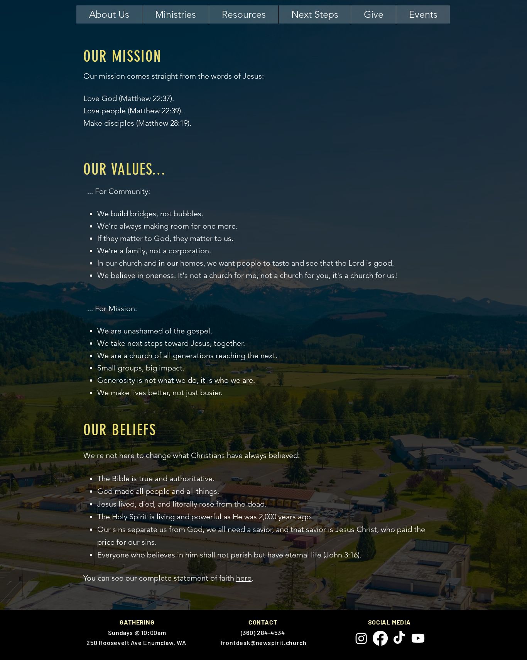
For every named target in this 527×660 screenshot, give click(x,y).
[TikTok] (399, 638)
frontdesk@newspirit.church (264, 642)
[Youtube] (418, 638)
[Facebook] (380, 638)
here (244, 578)
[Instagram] (361, 638)
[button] (109, 14)
